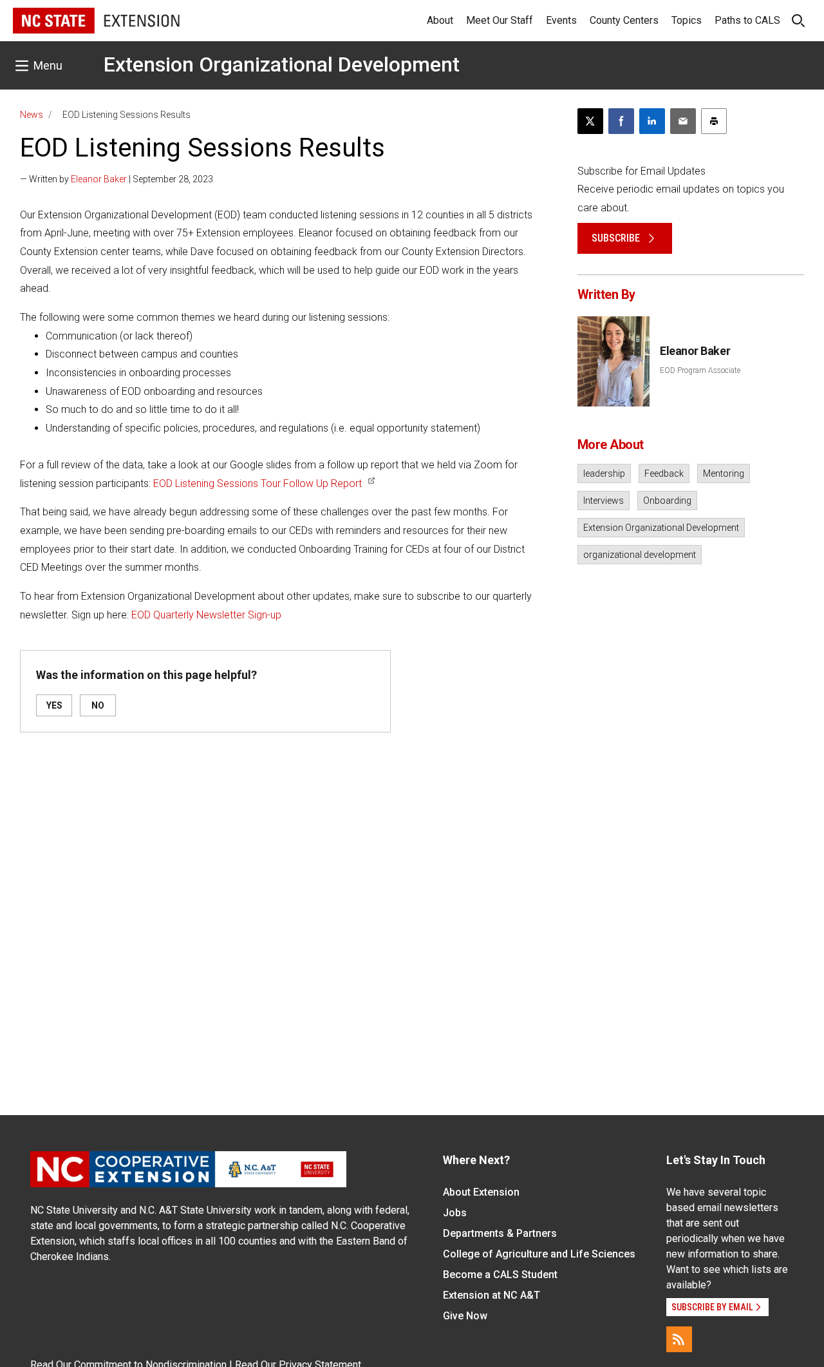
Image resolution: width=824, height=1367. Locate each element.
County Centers (624, 20)
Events (561, 20)
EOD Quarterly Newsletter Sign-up (206, 615)
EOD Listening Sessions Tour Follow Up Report (257, 483)
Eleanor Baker (99, 179)
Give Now (465, 1316)
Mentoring (723, 473)
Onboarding (667, 500)
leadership (604, 473)
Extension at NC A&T (491, 1295)
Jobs (455, 1213)
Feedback (664, 473)
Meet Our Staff (499, 20)
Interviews (603, 500)
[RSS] (679, 1339)
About (440, 20)
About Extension (481, 1192)
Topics (686, 20)
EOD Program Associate (700, 370)
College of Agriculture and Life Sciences (539, 1254)
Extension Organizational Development (282, 64)
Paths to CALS (747, 20)
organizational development (639, 555)
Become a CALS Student (500, 1274)
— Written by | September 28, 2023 (116, 179)
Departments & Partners (500, 1233)
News (31, 115)
